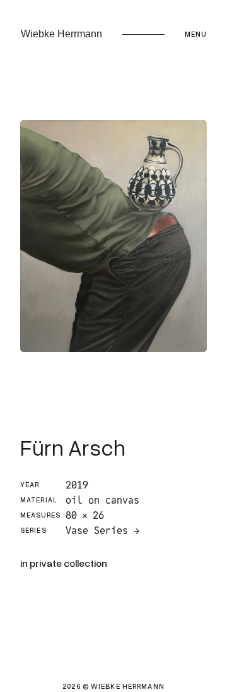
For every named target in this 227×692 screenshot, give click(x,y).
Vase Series (97, 530)
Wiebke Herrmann (61, 33)
